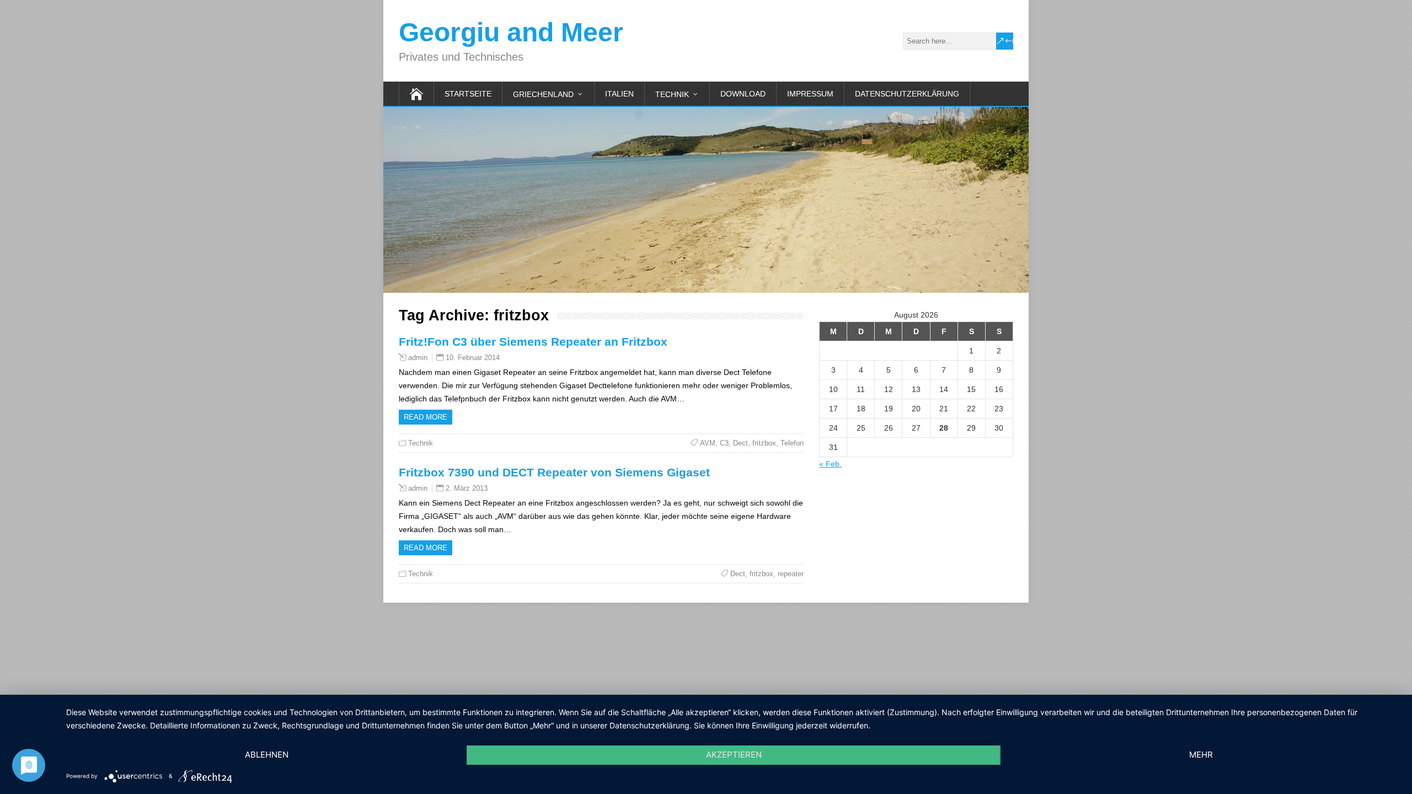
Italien (619, 93)
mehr (1201, 754)
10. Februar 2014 (473, 357)
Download (743, 93)
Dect (740, 443)
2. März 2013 (467, 488)
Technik (672, 94)
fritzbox (764, 443)
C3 (724, 443)
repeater (791, 574)
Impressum (810, 93)
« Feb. (830, 463)
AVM (707, 443)
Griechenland (543, 94)
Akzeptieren (734, 754)
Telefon (792, 443)
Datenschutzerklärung (907, 93)
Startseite (468, 93)
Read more (425, 417)
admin (417, 358)
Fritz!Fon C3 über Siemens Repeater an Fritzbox (533, 341)
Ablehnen (266, 754)
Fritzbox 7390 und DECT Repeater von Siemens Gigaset (554, 472)
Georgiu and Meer (511, 32)
